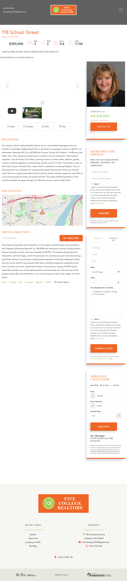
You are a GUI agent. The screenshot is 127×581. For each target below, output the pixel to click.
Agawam (39, 282)
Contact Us (98, 238)
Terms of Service (104, 358)
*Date (92, 267)
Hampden (29, 282)
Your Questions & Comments (101, 288)
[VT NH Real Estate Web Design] (99, 575)
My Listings (94, 120)
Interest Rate (95, 411)
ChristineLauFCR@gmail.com (14, 12)
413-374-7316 (8, 8)
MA (20, 282)
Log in (61, 556)
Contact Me (103, 126)
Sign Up (69, 556)
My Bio (92, 133)
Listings (13, 282)
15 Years (116, 385)
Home (4, 282)
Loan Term (94, 385)
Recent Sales (103, 120)
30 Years (106, 385)
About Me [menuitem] (33, 538)
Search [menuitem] (33, 534)
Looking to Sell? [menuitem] (33, 542)
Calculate (103, 426)
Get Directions (71, 238)
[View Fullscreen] (5, 207)
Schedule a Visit (113, 239)
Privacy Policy (99, 203)
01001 (48, 282)
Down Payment (96, 401)
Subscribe (104, 213)
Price (92, 391)
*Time (92, 278)
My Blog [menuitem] (33, 545)
